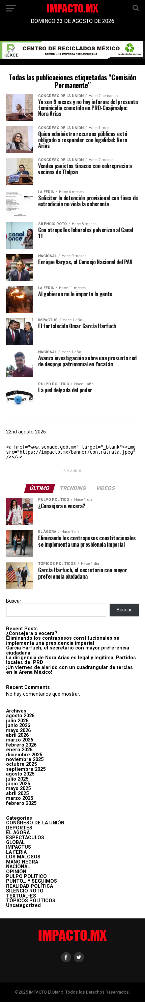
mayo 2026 (18, 730)
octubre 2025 (21, 764)
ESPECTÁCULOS (25, 838)
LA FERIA (16, 852)
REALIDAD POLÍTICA (29, 886)
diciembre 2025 (24, 755)
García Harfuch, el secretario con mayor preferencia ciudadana (67, 650)
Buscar (13, 601)
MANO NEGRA (22, 862)
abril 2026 (17, 735)
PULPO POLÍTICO (26, 876)
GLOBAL (15, 842)
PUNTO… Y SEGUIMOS (31, 881)
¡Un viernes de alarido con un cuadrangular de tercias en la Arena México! (69, 670)
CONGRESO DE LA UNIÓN (35, 823)
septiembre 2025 (26, 769)
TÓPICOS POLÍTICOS (30, 901)
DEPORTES (19, 828)
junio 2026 (18, 725)
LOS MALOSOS (23, 857)
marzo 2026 (19, 740)
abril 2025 (17, 793)
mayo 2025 (18, 788)
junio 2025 (18, 784)
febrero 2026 (21, 745)
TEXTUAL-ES (21, 896)
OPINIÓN (16, 872)
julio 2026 (17, 721)
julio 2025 (17, 779)
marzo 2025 (19, 798)
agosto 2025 (20, 774)
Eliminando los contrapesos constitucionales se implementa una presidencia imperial (62, 640)
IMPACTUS (18, 847)
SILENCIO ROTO (25, 891)
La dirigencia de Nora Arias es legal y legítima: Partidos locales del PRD (71, 660)
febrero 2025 (21, 803)
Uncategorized (23, 905)
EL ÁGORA (18, 833)
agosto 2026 (20, 716)
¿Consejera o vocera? (31, 633)
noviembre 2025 (25, 759)
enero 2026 (19, 750)
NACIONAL (18, 867)
